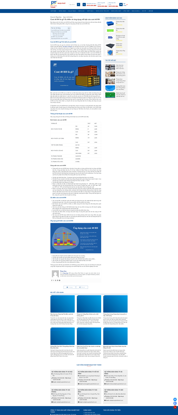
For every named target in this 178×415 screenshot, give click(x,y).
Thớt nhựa (90, 11)
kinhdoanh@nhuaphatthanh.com (116, 384)
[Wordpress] (57, 280)
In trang (70, 287)
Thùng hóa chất (116, 11)
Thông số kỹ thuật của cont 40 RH (59, 32)
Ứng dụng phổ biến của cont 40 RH (59, 38)
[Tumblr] (55, 280)
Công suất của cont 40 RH (58, 35)
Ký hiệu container (67, 46)
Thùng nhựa (62, 11)
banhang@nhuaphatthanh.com (89, 384)
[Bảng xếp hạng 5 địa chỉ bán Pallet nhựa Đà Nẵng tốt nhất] (115, 336)
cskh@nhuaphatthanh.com (61, 382)
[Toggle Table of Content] (68, 28)
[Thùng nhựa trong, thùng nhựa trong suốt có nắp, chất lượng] (115, 304)
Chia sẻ (83, 287)
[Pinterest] (59, 280)
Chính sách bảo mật (89, 412)
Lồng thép (126, 11)
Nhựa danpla (136, 11)
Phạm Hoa (58, 17)
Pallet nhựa (72, 11)
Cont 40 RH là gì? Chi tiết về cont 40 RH (60, 30)
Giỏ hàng (125, 4)
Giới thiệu (53, 11)
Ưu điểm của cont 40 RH (57, 36)
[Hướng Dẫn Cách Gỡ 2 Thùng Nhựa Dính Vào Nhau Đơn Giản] (62, 336)
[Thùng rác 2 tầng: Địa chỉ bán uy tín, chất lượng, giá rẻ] (89, 304)
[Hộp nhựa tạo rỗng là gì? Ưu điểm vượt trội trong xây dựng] (62, 304)
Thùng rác (81, 11)
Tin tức (144, 11)
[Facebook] (51, 280)
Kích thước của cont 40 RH (58, 33)
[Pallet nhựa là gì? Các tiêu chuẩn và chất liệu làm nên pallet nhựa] (89, 336)
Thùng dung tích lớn (102, 11)
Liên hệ (150, 11)
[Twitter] (53, 280)
